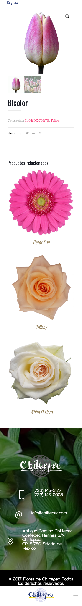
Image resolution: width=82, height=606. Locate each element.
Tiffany (41, 327)
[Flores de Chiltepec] (41, 595)
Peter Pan (41, 242)
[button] (67, 16)
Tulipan (56, 121)
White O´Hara (41, 412)
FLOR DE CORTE (37, 121)
